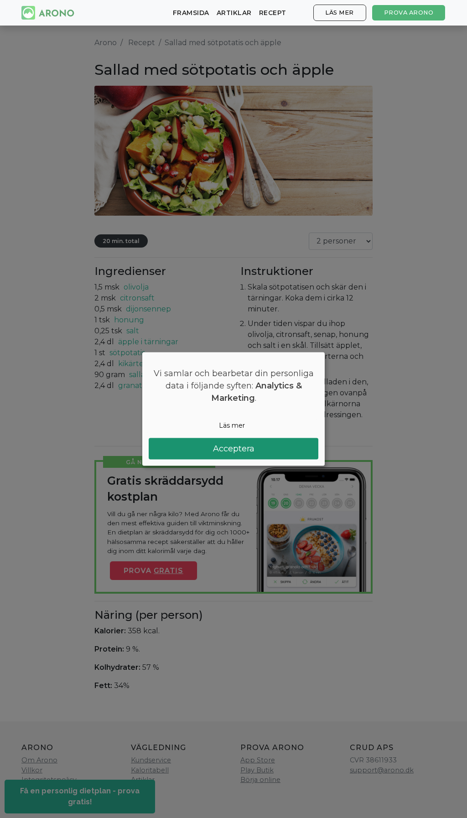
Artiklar (234, 12)
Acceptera (233, 448)
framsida (191, 12)
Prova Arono (409, 12)
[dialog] (233, 409)
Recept (272, 12)
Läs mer (339, 12)
